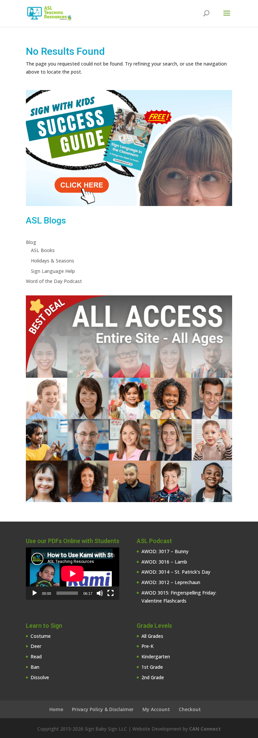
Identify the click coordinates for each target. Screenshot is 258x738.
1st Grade (152, 667)
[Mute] (99, 593)
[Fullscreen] (110, 593)
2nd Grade (152, 677)
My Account (156, 709)
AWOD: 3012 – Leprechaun (170, 582)
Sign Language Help (53, 271)
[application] (72, 573)
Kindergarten (155, 656)
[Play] (34, 593)
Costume (41, 636)
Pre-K (147, 646)
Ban (35, 667)
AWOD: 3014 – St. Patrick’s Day (175, 572)
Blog (31, 242)
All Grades (152, 636)
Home (56, 709)
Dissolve (40, 677)
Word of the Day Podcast (54, 281)
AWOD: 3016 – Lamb (164, 562)
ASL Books (43, 250)
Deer (36, 646)
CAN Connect (205, 729)
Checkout (190, 709)
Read (36, 656)
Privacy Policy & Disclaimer (103, 709)
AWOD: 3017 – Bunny (164, 551)
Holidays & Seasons (52, 260)
